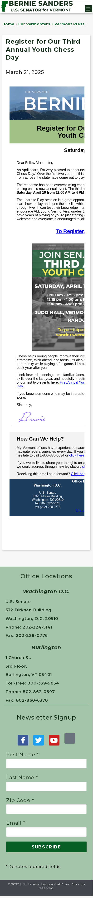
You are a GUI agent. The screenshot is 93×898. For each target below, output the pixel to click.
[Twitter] (38, 740)
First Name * (22, 754)
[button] (88, 8)
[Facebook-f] (23, 740)
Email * (15, 823)
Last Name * (22, 777)
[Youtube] (54, 740)
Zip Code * (20, 800)
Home (8, 24)
